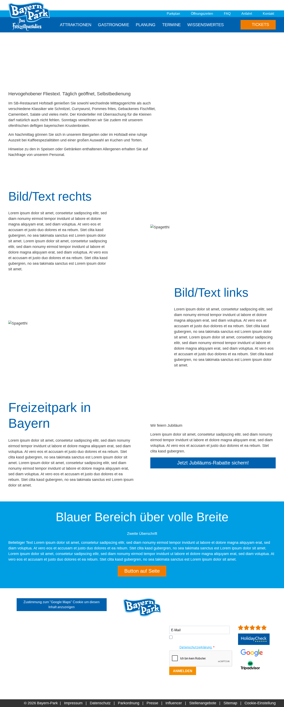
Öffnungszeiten (202, 13)
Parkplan (173, 13)
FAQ (227, 13)
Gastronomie (113, 24)
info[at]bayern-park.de (141, 673)
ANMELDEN (182, 671)
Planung (146, 24)
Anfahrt (246, 13)
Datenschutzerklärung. (195, 647)
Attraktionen (75, 24)
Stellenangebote (202, 703)
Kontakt (268, 13)
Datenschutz (100, 703)
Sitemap (230, 703)
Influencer (173, 703)
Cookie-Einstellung (260, 703)
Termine (171, 24)
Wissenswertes (205, 24)
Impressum (73, 703)
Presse (152, 703)
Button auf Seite (142, 571)
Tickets (260, 24)
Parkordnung (128, 703)
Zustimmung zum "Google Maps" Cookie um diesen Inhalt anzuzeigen (61, 604)
